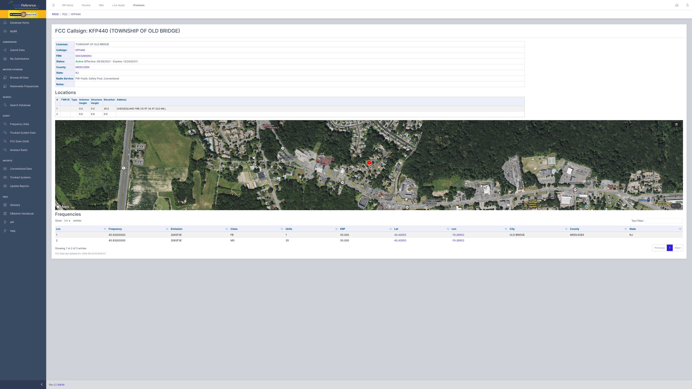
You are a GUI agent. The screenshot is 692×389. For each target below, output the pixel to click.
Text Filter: (637, 220)
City (512, 228)
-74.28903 (458, 234)
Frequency (115, 228)
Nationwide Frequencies (24, 86)
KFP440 (80, 50)
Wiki (101, 5)
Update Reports (19, 185)
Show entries (68, 220)
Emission (176, 228)
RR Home (67, 5)
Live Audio (118, 5)
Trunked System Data (23, 132)
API (12, 222)
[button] (677, 5)
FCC (64, 14)
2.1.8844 (59, 384)
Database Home (19, 22)
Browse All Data (19, 77)
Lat (396, 228)
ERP (342, 228)
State (632, 228)
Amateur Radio (18, 149)
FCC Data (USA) (19, 141)
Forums (86, 5)
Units (289, 228)
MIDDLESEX (83, 67)
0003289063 (84, 55)
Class (234, 228)
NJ (77, 72)
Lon (454, 228)
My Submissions (19, 58)
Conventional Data (21, 168)
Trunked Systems (20, 177)
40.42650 (400, 234)
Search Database (20, 105)
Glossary (15, 204)
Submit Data (17, 50)
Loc (58, 228)
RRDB (55, 14)
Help (12, 230)
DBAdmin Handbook (22, 213)
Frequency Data (19, 124)
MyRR (13, 31)
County (574, 228)
